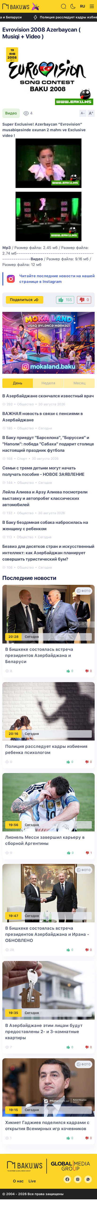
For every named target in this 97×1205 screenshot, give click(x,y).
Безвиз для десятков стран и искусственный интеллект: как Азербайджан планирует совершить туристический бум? (48, 553)
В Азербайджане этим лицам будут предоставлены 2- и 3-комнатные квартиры (43, 1031)
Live (32, 1181)
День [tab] (17, 383)
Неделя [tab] (48, 383)
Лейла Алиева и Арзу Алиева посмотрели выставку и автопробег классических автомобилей (45, 498)
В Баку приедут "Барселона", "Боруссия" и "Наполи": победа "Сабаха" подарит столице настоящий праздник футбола (48, 444)
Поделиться (21, 299)
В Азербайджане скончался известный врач (48, 395)
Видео (11, 113)
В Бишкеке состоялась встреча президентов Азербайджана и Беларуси (39, 655)
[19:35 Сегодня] (48, 990)
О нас (18, 1181)
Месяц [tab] (79, 383)
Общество (25, 404)
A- (83, 113)
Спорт (22, 458)
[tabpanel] (48, 481)
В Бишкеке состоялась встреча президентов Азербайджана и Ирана (47, 934)
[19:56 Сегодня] (48, 802)
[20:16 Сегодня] (48, 711)
